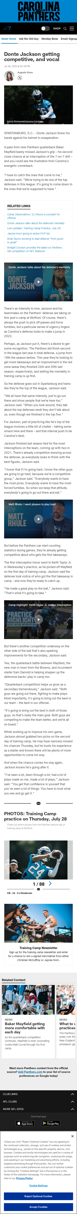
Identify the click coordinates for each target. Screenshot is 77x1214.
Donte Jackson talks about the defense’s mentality (35, 223)
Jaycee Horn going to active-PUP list (28, 233)
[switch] (45, 28)
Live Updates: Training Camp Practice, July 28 (34, 228)
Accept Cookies (39, 1206)
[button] (38, 281)
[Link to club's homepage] (7, 27)
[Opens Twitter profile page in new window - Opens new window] (20, 78)
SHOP (57, 28)
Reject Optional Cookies (38, 1196)
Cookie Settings (38, 1185)
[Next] (50, 883)
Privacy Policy (24, 1178)
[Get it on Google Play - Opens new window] (50, 1125)
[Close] (72, 1136)
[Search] (65, 28)
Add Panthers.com (30, 1071)
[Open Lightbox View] (38, 867)
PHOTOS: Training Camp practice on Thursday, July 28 (35, 816)
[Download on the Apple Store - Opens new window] (25, 1123)
